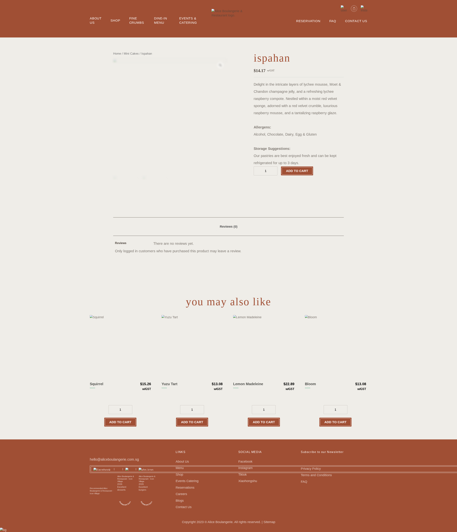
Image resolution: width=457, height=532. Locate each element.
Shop (179, 474)
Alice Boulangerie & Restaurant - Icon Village (125, 479)
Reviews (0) (228, 226)
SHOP (115, 20)
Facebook (245, 461)
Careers (181, 494)
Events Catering (187, 481)
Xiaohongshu (247, 481)
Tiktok (242, 474)
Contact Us (184, 507)
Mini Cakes (131, 53)
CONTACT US (356, 21)
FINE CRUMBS (136, 20)
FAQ (332, 21)
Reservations (185, 487)
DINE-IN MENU (160, 20)
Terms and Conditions (316, 475)
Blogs (180, 500)
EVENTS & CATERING (188, 20)
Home (117, 53)
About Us (182, 461)
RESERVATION (308, 21)
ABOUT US (96, 20)
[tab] (229, 226)
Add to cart (297, 171)
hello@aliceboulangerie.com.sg (114, 459)
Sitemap (269, 522)
